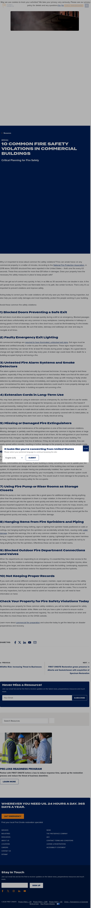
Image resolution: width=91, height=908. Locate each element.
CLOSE (86, 448)
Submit (32, 457)
